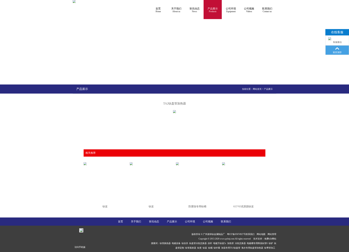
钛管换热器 (166, 243)
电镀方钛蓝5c (220, 243)
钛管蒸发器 (191, 248)
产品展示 (213, 10)
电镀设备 (177, 243)
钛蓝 (105, 206)
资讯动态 (194, 10)
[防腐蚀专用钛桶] (197, 161)
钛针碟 (217, 248)
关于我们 (176, 10)
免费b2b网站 (270, 238)
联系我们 (267, 10)
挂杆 (210, 243)
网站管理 (272, 234)
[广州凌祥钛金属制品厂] (74, 1)
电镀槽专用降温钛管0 (258, 243)
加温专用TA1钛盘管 (231, 248)
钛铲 (271, 243)
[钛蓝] (105, 161)
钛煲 (200, 248)
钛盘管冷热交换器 (198, 243)
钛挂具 (185, 243)
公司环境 (231, 10)
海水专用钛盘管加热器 (252, 248)
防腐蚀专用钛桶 (197, 206)
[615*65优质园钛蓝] (243, 161)
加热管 (231, 243)
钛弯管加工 (270, 248)
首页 (158, 10)
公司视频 (249, 10)
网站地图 (261, 234)
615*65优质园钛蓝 (243, 206)
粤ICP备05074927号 (236, 234)
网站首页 (257, 89)
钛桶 (211, 248)
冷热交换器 (241, 243)
